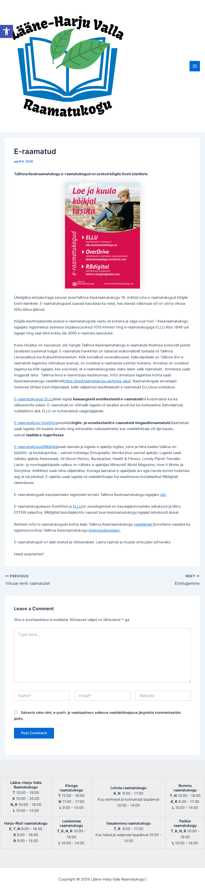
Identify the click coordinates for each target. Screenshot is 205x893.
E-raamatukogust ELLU (34, 399)
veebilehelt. (143, 524)
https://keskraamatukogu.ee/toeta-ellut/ (97, 381)
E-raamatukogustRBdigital (36, 447)
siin (163, 494)
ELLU (77, 506)
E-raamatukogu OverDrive (36, 423)
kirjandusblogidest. (104, 530)
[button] (6, 31)
